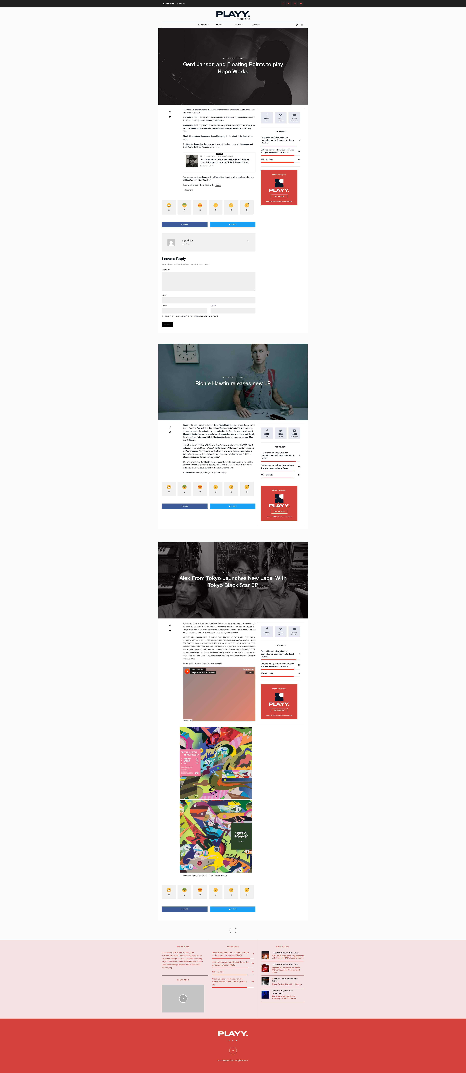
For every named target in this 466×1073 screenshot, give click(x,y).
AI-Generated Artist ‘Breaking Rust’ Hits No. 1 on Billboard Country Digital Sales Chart (225, 161)
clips (203, 473)
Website (213, 305)
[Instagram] (294, 4)
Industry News (210, 156)
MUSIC (218, 25)
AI (201, 156)
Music (219, 156)
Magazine (225, 58)
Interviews (224, 962)
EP (204, 156)
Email (164, 305)
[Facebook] (283, 4)
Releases (230, 156)
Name (164, 295)
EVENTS (237, 25)
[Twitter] (288, 4)
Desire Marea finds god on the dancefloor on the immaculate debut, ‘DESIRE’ (277, 140)
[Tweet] (170, 117)
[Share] (170, 112)
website (218, 185)
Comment (166, 269)
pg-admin (187, 241)
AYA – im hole (267, 160)
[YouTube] (300, 4)
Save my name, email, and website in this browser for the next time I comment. (191, 316)
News (232, 58)
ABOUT (256, 25)
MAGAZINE (202, 25)
